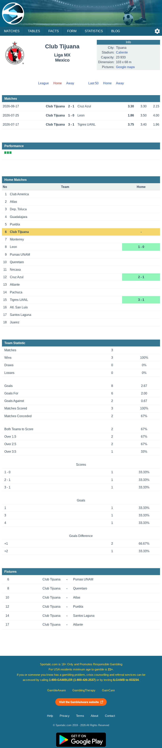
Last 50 (93, 83)
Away (70, 83)
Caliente (122, 52)
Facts (53, 31)
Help (50, 715)
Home (107, 83)
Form (71, 31)
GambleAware (56, 690)
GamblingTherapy (83, 690)
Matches (12, 31)
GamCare (108, 690)
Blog (115, 31)
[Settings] (157, 31)
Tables (34, 31)
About (94, 715)
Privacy (65, 715)
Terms (80, 715)
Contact (110, 715)
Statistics (94, 31)
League (43, 83)
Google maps (125, 67)
